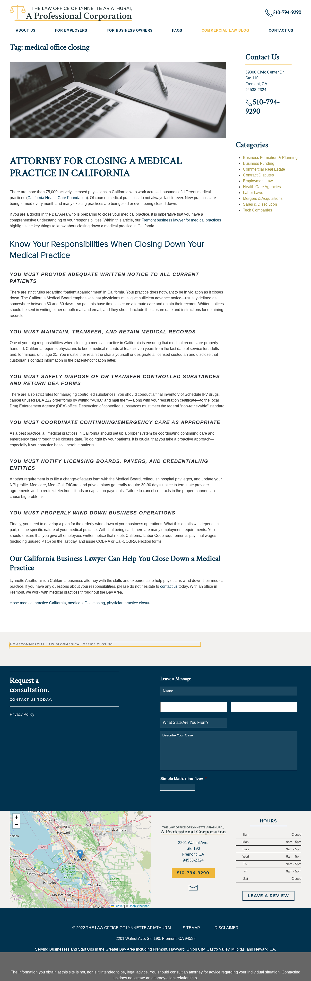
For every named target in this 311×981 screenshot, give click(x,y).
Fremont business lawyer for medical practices (181, 220)
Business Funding (258, 163)
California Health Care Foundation (57, 198)
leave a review (268, 895)
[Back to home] (71, 13)
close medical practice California (38, 603)
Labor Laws (253, 193)
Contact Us (281, 30)
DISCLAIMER (227, 928)
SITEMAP (191, 928)
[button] (80, 854)
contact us (169, 586)
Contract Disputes (258, 175)
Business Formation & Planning (270, 158)
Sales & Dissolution (260, 204)
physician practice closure (129, 603)
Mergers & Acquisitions (263, 198)
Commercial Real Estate (264, 169)
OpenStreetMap (139, 906)
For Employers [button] (71, 30)
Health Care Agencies (262, 187)
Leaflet (118, 906)
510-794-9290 (193, 873)
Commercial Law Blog (225, 30)
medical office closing (86, 603)
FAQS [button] (177, 30)
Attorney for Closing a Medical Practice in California (96, 167)
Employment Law (258, 181)
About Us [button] (25, 30)
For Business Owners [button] (130, 30)
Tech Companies (257, 210)
